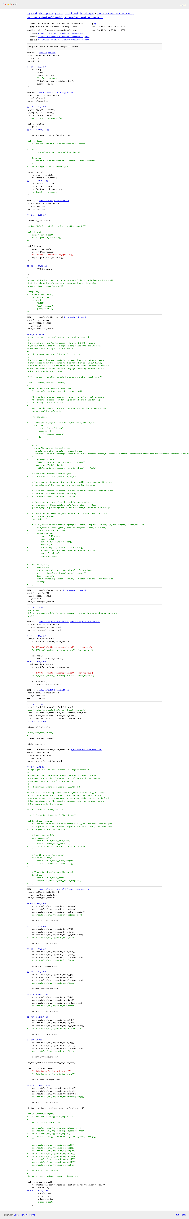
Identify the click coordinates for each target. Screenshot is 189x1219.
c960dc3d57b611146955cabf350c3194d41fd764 (60, 33)
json (184, 1214)
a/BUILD (43, 52)
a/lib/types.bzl (47, 92)
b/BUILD (51, 52)
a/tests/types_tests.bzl (51, 889)
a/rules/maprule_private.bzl (54, 621)
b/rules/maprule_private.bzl (85, 621)
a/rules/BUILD (46, 200)
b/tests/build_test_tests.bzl (86, 750)
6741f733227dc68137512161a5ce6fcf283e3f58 (60, 40)
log (94, 23)
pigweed (32, 13)
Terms (32, 1214)
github (59, 13)
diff (87, 36)
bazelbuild (71, 13)
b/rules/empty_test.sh (74, 590)
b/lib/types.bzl (65, 92)
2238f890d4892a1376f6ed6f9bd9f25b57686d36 (60, 36)
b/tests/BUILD (61, 690)
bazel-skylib (87, 13)
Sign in (183, 4)
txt (177, 1214)
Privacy (24, 1214)
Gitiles (16, 1214)
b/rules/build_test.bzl (76, 317)
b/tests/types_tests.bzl (78, 889)
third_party (46, 13)
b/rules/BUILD (61, 200)
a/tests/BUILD (46, 690)
